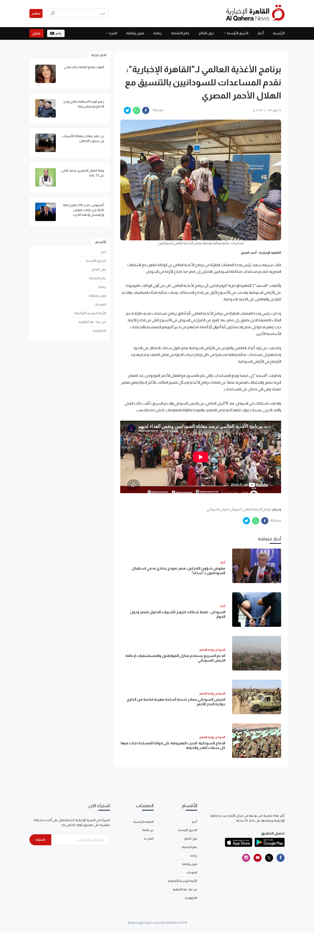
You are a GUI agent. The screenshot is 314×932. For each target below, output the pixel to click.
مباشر (35, 13)
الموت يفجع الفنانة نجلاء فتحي (84, 67)
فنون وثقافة (135, 33)
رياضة (157, 33)
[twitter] (127, 110)
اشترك (40, 839)
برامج (58, 33)
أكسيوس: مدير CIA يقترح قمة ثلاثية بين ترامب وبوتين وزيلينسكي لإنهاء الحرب (83, 209)
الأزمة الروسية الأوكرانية (90, 313)
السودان (235, 509)
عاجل (36, 33)
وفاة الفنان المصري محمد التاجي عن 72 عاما (82, 173)
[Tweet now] (269, 858)
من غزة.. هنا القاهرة (92, 322)
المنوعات (100, 304)
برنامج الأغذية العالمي (257, 509)
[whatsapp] (136, 110)
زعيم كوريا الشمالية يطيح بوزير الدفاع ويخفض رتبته (83, 104)
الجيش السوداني (218, 509)
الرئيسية (279, 33)
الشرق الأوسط (237, 33)
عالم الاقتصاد (180, 33)
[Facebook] (281, 858)
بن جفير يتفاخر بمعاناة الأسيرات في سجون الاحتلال (83, 138)
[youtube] (258, 858)
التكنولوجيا (99, 330)
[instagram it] (246, 858)
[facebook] (145, 110)
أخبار (260, 33)
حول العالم (206, 33)
